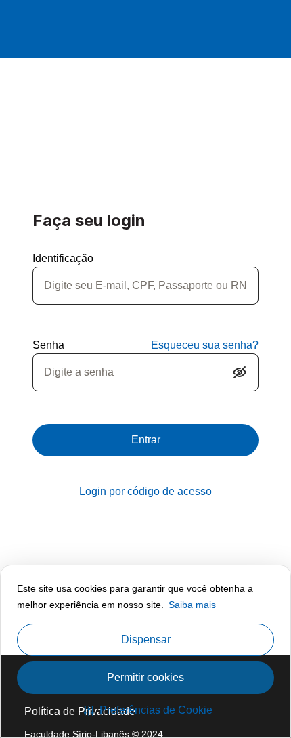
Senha (48, 345)
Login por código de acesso (145, 491)
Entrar (145, 440)
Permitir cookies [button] (145, 677)
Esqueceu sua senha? (205, 345)
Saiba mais (192, 604)
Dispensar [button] (146, 639)
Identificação (62, 258)
